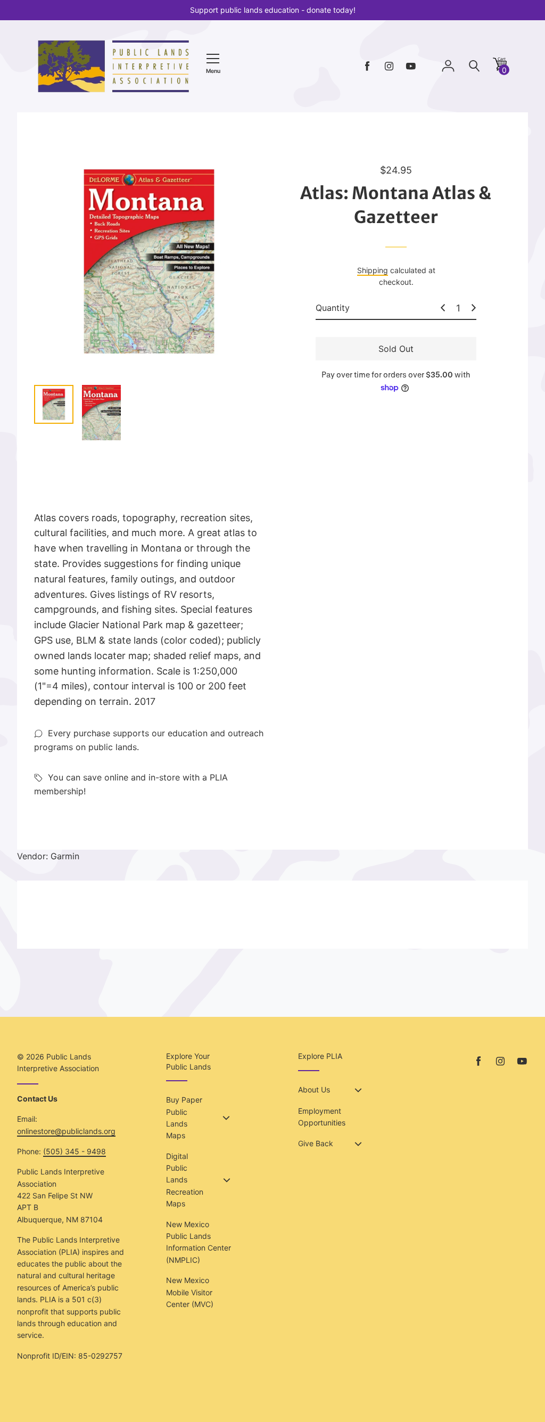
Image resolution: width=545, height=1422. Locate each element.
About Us (314, 1089)
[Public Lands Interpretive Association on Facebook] (367, 66)
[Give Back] (358, 1144)
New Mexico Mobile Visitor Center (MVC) (189, 1292)
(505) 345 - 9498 (74, 1151)
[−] (443, 308)
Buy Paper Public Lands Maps (184, 1117)
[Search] (474, 66)
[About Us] (358, 1090)
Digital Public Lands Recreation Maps (184, 1180)
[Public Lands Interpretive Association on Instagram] (389, 66)
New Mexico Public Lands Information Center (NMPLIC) (198, 1242)
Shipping (372, 270)
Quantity (333, 307)
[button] (500, 68)
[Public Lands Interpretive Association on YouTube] (411, 66)
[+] (474, 308)
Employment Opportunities (321, 1116)
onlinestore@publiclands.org (66, 1131)
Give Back (315, 1143)
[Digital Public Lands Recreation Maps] (227, 1180)
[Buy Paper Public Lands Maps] (226, 1118)
